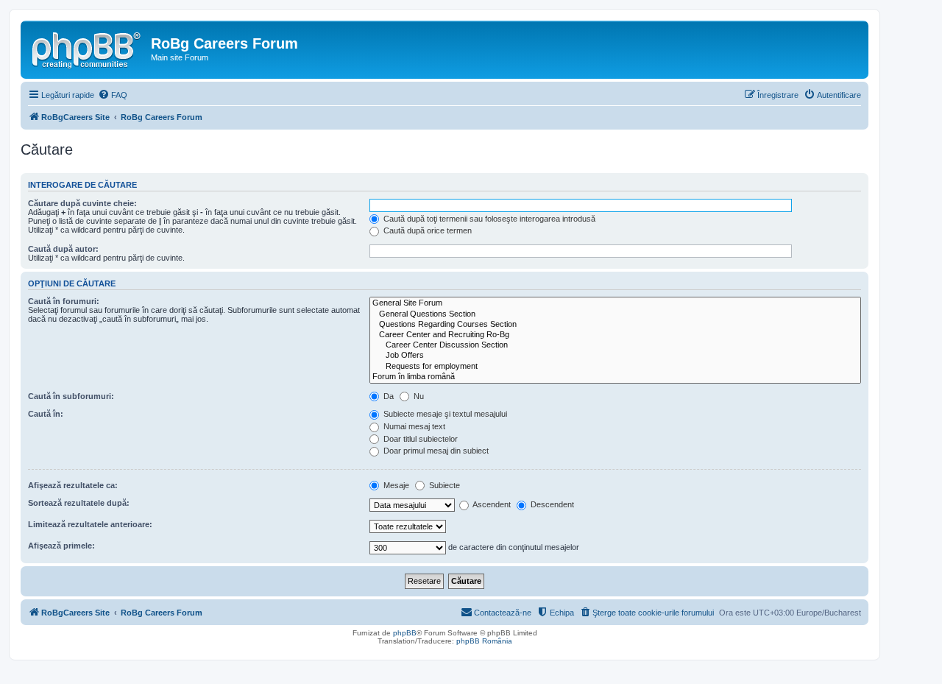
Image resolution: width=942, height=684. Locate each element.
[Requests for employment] (615, 367)
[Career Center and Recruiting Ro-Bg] (615, 335)
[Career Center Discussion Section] (615, 345)
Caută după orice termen (426, 230)
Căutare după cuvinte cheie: (82, 203)
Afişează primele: (61, 545)
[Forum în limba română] (615, 377)
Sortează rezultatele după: (79, 502)
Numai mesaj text (413, 426)
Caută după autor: (63, 248)
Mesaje (395, 485)
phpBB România (484, 641)
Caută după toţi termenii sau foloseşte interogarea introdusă (488, 218)
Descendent (551, 504)
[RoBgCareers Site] (87, 47)
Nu (417, 396)
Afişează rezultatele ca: (73, 485)
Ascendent (491, 504)
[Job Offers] (615, 355)
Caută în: (45, 413)
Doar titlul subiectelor (419, 438)
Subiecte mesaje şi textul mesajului (444, 413)
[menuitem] (112, 95)
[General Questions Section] (615, 314)
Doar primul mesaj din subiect (435, 450)
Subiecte (443, 485)
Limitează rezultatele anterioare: (90, 524)
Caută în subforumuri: (71, 396)
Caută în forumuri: (63, 301)
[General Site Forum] (615, 303)
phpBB (405, 633)
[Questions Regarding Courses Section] (615, 325)
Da (387, 396)
